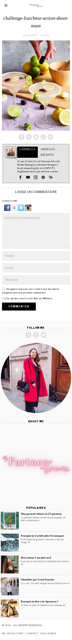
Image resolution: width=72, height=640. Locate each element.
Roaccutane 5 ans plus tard (36, 557)
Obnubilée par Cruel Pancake (37, 579)
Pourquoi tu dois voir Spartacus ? (40, 601)
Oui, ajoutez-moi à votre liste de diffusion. (29, 298)
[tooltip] (21, 137)
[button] (7, 207)
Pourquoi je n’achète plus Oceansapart (42, 535)
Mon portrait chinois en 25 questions (41, 513)
